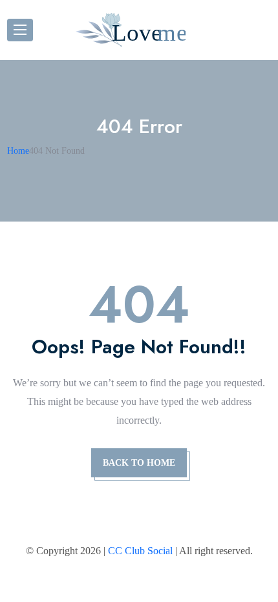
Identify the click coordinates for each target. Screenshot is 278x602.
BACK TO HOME (139, 463)
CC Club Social (140, 550)
